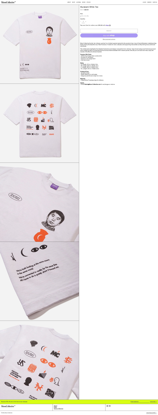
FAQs (55, 407)
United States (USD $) (151, 413)
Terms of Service (58, 409)
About (55, 406)
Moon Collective (8, 413)
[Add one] (86, 22)
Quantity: (82, 19)
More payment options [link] (109, 39)
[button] (149, 2)
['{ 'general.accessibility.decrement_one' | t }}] (81, 22)
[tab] (118, 64)
